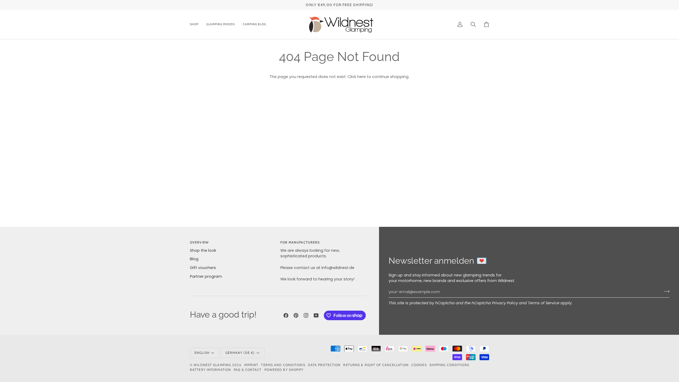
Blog (194, 259)
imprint (251, 365)
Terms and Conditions (283, 365)
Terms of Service (543, 303)
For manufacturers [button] (300, 242)
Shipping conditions (449, 365)
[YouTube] (316, 315)
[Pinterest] (296, 315)
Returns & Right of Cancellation (375, 365)
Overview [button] (199, 242)
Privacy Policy (505, 303)
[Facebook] (286, 315)
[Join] (665, 291)
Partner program (206, 276)
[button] (196, 24)
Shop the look (203, 250)
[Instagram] (306, 315)
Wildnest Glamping (212, 365)
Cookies (419, 365)
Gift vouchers (203, 267)
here (361, 76)
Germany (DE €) (240, 353)
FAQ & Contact (248, 370)
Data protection (324, 365)
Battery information (210, 370)
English (202, 353)
